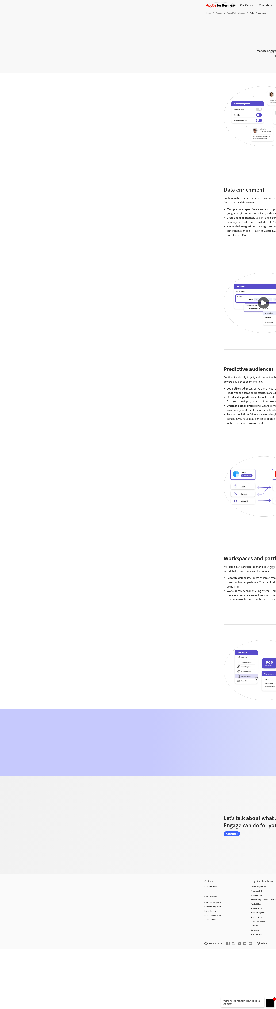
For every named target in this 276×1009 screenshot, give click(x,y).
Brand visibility (210, 911)
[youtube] (250, 943)
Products (219, 13)
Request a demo (210, 886)
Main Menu (245, 5)
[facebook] (228, 943)
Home (208, 13)
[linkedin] (244, 943)
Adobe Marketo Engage (236, 13)
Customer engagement (213, 902)
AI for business (210, 919)
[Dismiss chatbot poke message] (219, 999)
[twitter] (239, 943)
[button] (263, 303)
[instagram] (233, 943)
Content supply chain (212, 906)
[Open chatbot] (270, 1003)
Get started (232, 833)
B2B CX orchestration (212, 915)
